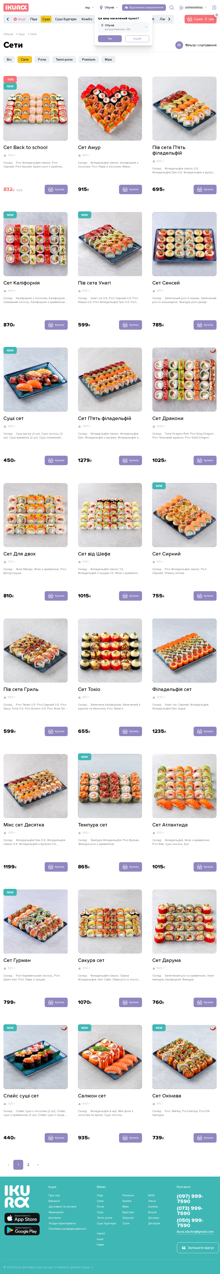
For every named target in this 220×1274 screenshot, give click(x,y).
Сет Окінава (166, 1096)
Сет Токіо (89, 689)
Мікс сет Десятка (23, 825)
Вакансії (54, 1201)
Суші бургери (65, 19)
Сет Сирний (166, 554)
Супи (125, 1223)
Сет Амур (89, 147)
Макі (108, 59)
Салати (153, 1206)
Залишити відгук (201, 1247)
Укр (87, 7)
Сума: (200, 19)
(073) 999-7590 (190, 1211)
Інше (100, 1239)
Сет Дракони (167, 418)
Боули (152, 1212)
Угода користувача (62, 1223)
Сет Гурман (17, 960)
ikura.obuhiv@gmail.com (195, 1231)
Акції (21, 19)
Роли (42, 59)
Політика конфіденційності (67, 1228)
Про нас (54, 1195)
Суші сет (13, 418)
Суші (46, 19)
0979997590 (194, 7)
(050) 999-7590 (190, 1223)
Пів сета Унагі (94, 283)
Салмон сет (92, 1096)
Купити (59, 189)
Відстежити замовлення (146, 7)
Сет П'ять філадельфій (104, 418)
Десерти (154, 1223)
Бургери (128, 1212)
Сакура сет (91, 960)
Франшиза (56, 1212)
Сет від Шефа (94, 554)
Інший (137, 38)
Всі (9, 59)
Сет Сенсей (166, 283)
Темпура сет (92, 825)
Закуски (128, 1217)
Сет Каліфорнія (21, 283)
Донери (153, 1217)
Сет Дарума (166, 960)
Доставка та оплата (62, 1206)
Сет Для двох (19, 554)
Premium (88, 59)
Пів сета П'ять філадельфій (168, 150)
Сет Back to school (25, 147)
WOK (151, 1195)
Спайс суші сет (21, 1096)
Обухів (8, 34)
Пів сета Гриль (20, 689)
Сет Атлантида (170, 825)
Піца (33, 19)
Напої (101, 1233)
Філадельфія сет (172, 689)
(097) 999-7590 (190, 1199)
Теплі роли (64, 59)
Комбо (87, 19)
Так (110, 38)
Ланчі (164, 19)
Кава (100, 1244)
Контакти (55, 1217)
